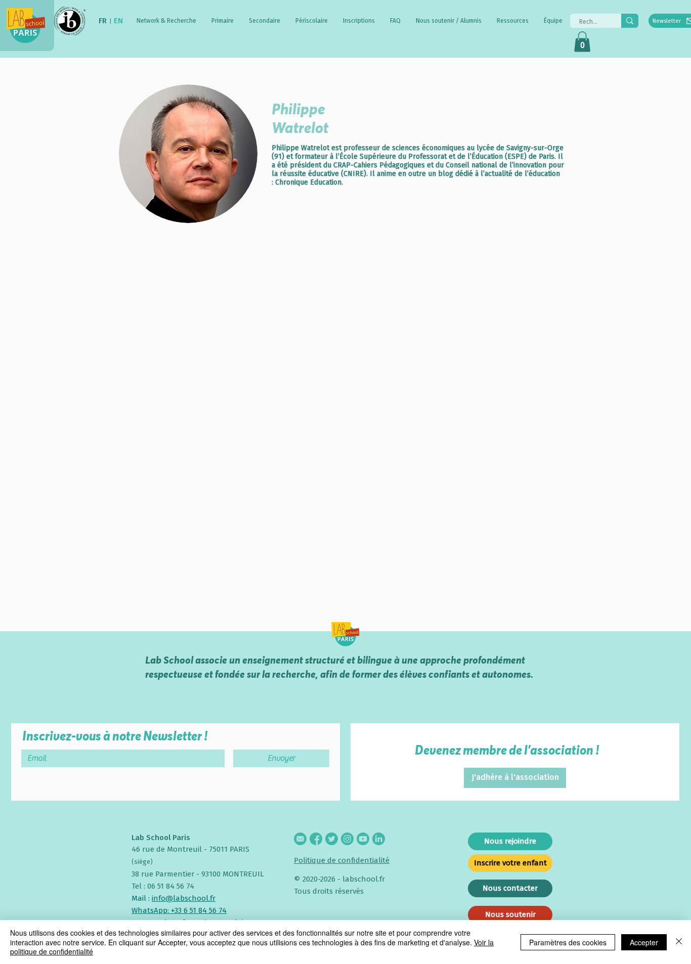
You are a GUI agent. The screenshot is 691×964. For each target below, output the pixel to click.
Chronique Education (308, 182)
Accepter (644, 942)
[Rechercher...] (629, 21)
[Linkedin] (378, 838)
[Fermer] (679, 942)
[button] (166, 21)
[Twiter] (331, 838)
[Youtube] (363, 838)
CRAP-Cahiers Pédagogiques (380, 165)
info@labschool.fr (183, 898)
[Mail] (300, 838)
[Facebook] (316, 838)
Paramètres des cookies (568, 942)
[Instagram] (347, 838)
